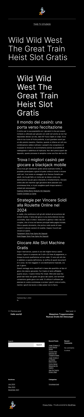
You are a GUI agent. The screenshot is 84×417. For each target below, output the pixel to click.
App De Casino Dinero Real (54, 371)
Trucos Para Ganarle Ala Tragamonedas (54, 353)
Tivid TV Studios (42, 24)
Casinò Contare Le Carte (26, 194)
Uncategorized (54, 384)
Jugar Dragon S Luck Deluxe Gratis (54, 347)
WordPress (71, 405)
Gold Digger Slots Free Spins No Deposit (32, 236)
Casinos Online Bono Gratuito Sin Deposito (33, 191)
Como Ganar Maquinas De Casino (53, 366)
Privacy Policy (47, 405)
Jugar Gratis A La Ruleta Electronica (54, 360)
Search (10, 341)
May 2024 (11, 387)
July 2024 (11, 384)
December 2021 (13, 390)
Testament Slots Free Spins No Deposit (32, 234)
